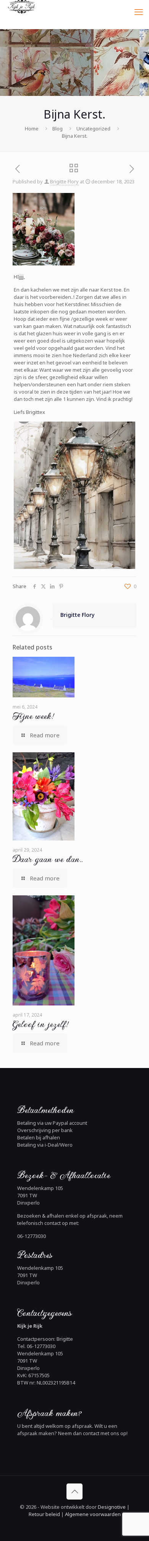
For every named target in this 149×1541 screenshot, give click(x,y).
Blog (57, 128)
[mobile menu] (138, 11)
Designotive (112, 1506)
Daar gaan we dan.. (48, 858)
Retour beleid (44, 1514)
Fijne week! (33, 715)
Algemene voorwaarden (92, 1514)
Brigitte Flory (64, 181)
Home (32, 128)
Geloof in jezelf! (40, 1023)
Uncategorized (93, 128)
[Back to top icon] (74, 1491)
